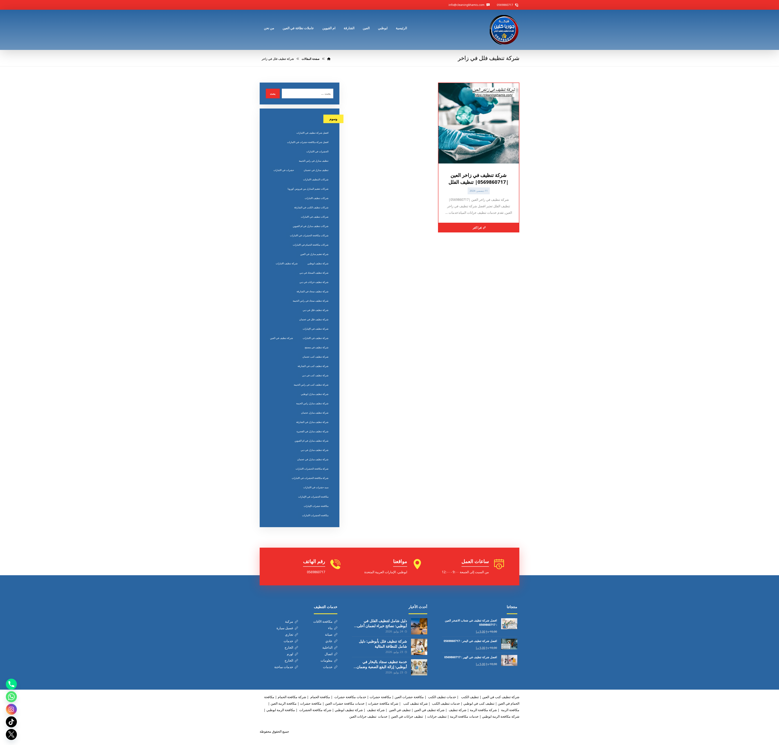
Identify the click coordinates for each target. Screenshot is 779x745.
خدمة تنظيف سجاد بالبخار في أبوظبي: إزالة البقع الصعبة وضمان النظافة (382, 666)
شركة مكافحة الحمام (292, 697)
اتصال (328, 654)
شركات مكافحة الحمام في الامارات (310, 244)
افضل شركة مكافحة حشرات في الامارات (307, 142)
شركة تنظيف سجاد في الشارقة (312, 291)
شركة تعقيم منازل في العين (314, 254)
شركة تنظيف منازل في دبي (314, 450)
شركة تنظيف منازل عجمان (314, 412)
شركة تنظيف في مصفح (316, 347)
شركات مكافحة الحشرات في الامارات (309, 235)
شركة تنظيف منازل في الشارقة (312, 422)
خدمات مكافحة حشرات (350, 697)
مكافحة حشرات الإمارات (316, 506)
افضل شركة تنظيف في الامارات (312, 132)
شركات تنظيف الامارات (316, 198)
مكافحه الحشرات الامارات (315, 515)
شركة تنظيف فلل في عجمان (313, 319)
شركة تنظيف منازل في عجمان (312, 459)
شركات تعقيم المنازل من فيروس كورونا (308, 188)
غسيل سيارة (285, 628)
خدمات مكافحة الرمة (464, 716)
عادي (328, 641)
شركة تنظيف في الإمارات (315, 328)
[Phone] (11, 684)
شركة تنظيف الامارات (287, 263)
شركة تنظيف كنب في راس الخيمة (311, 384)
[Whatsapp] (11, 696)
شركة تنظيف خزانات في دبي (313, 282)
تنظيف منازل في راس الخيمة (313, 160)
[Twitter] (11, 734)
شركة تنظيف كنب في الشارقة (313, 366)
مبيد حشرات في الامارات (315, 487)
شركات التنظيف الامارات (315, 179)
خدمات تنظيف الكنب (445, 703)
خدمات (288, 641)
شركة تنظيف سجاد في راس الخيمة (310, 300)
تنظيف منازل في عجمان (316, 170)
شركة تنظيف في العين (281, 338)
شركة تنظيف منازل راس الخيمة (312, 403)
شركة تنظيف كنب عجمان (315, 356)
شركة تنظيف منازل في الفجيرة (312, 431)
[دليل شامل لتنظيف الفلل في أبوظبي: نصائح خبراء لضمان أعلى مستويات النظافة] (419, 626)
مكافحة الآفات (322, 621)
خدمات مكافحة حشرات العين (345, 703)
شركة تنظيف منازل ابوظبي (314, 394)
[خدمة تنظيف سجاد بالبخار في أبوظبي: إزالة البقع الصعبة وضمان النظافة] (419, 667)
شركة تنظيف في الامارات (315, 338)
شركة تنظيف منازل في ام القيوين (311, 440)
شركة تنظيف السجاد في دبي (313, 272)
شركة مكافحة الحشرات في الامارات (310, 478)
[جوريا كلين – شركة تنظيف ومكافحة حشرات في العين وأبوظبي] (504, 30)
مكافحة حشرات (380, 697)
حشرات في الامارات (283, 170)
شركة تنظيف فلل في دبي (315, 310)
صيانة (328, 634)
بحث (272, 94)
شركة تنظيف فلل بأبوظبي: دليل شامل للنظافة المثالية (383, 644)
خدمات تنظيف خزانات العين (368, 716)
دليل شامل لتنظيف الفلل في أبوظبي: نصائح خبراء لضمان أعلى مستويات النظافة (382, 625)
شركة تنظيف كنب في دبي (315, 375)
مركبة (289, 621)
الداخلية (327, 647)
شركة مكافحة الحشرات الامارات (312, 468)
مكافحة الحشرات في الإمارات (313, 496)
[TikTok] (11, 721)
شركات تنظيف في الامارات (314, 216)
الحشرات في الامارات (317, 151)
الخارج (289, 647)
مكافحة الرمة (509, 710)
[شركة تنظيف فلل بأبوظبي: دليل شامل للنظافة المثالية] (419, 647)
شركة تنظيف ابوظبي (317, 263)
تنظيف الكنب (469, 697)
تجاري (289, 634)
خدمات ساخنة (283, 667)
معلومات (326, 660)
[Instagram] (11, 709)
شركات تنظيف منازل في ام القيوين (310, 226)
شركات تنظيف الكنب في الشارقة (311, 207)
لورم (290, 654)
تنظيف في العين (399, 710)
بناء (330, 628)
